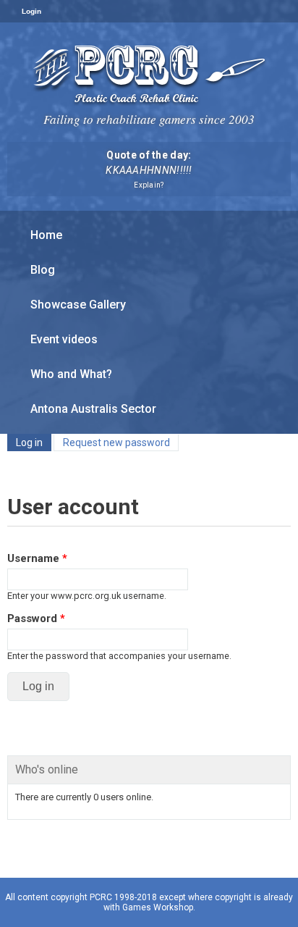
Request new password (116, 442)
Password (36, 618)
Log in (33, 442)
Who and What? (71, 374)
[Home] (149, 74)
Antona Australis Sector (93, 409)
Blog (42, 270)
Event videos (64, 339)
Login (31, 11)
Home (46, 235)
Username (37, 558)
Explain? (148, 185)
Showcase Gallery (78, 304)
